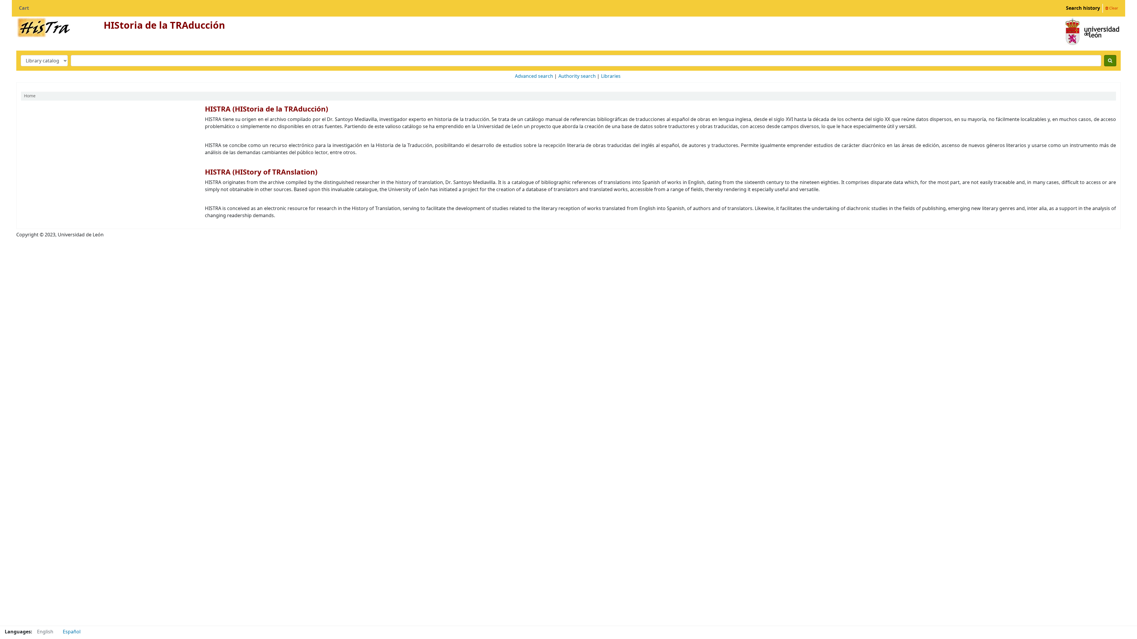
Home (30, 96)
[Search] (1110, 60)
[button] (24, 8)
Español (72, 631)
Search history (1083, 8)
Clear (1113, 8)
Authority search (577, 76)
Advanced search (534, 76)
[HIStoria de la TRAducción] (43, 26)
